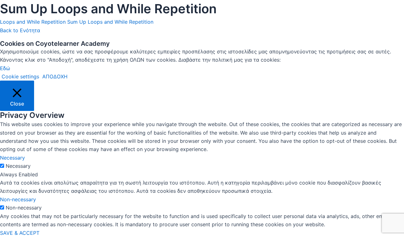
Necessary (18, 166)
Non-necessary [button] (18, 199)
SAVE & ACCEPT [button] (19, 233)
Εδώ (5, 68)
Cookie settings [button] (20, 76)
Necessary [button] (12, 158)
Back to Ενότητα (20, 30)
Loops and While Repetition (33, 22)
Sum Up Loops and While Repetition (110, 22)
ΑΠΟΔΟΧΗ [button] (55, 76)
